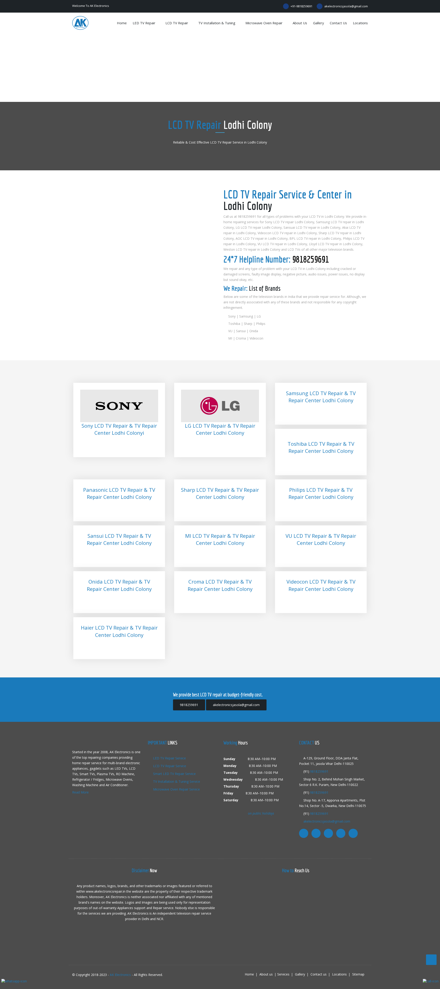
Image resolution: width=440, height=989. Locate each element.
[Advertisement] (220, 67)
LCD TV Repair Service (169, 766)
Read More (80, 792)
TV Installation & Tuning (217, 23)
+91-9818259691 (301, 6)
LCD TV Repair (177, 23)
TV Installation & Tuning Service (176, 781)
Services (283, 974)
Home (122, 23)
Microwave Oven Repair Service (176, 789)
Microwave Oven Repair (264, 23)
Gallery (318, 23)
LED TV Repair (144, 23)
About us (300, 23)
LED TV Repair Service (169, 758)
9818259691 (310, 259)
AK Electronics (120, 975)
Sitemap (358, 974)
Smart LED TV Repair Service (174, 774)
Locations (360, 23)
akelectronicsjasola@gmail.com (346, 6)
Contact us (338, 23)
